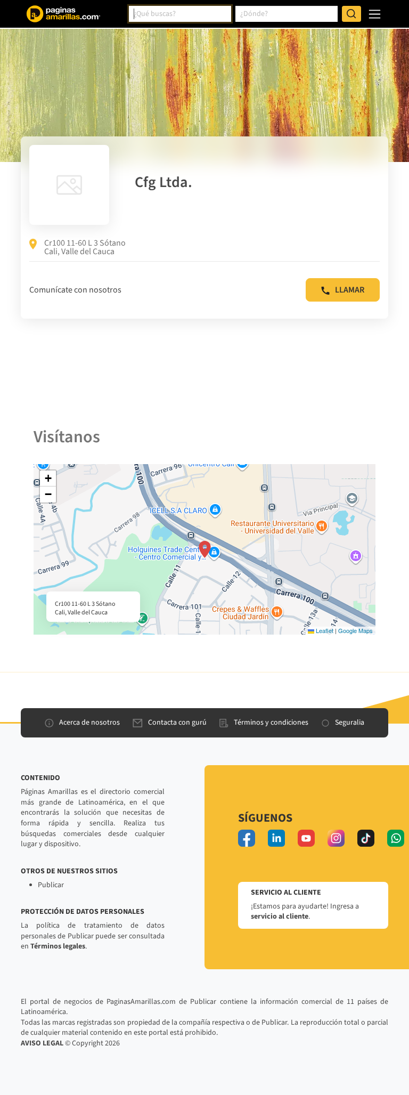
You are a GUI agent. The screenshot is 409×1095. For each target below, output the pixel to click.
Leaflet (323, 630)
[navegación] (374, 14)
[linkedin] (276, 838)
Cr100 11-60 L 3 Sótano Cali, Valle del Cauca (85, 247)
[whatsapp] (395, 838)
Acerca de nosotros (89, 722)
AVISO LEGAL (42, 1043)
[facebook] (246, 838)
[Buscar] (351, 14)
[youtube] (306, 838)
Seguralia (349, 722)
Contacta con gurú (177, 722)
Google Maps (355, 630)
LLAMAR (349, 290)
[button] (205, 549)
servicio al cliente (279, 916)
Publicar (51, 885)
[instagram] (336, 838)
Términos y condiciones (271, 722)
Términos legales (57, 946)
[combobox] (180, 14)
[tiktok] (365, 838)
